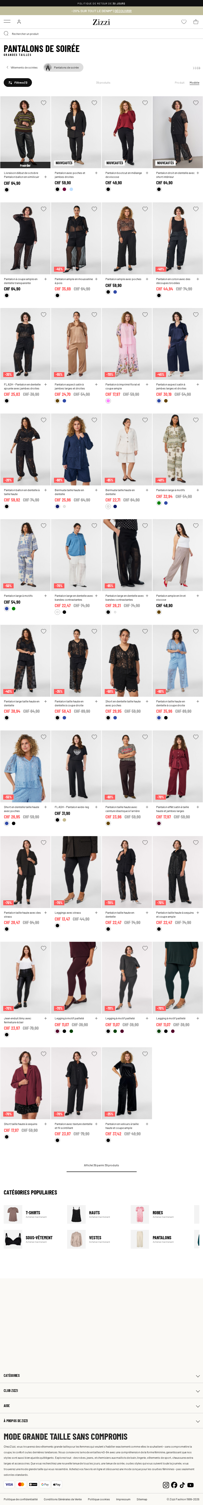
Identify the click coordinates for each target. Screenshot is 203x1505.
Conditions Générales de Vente (63, 1499)
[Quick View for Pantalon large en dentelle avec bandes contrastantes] (96, 595)
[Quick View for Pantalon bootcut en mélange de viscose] (147, 173)
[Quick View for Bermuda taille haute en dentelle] (96, 490)
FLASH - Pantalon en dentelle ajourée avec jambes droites (22, 386)
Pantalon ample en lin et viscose (171, 597)
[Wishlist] (44, 102)
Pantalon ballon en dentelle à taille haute (22, 492)
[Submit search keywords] (6, 33)
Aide (7, 1406)
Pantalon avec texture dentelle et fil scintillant (73, 1126)
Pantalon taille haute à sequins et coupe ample (175, 914)
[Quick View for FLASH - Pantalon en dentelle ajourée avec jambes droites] (45, 384)
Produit (180, 82)
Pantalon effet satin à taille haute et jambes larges (172, 809)
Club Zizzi (11, 1390)
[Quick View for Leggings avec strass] (96, 912)
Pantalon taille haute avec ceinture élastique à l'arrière (122, 809)
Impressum (123, 1499)
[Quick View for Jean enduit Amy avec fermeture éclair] (45, 1018)
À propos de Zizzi (16, 1421)
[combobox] (101, 34)
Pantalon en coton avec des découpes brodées (173, 281)
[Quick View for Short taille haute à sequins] (45, 1124)
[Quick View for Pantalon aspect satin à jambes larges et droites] (96, 384)
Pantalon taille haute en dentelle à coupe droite (69, 703)
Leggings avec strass (68, 912)
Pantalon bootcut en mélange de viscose (123, 175)
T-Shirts (32, 1214)
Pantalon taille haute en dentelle (119, 914)
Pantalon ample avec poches (123, 279)
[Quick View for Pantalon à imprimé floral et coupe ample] (147, 384)
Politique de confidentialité (21, 1499)
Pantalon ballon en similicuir (21, 177)
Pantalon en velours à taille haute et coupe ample (122, 1126)
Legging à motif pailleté (69, 1018)
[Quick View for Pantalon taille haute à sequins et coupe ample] (198, 912)
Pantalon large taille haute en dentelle (21, 703)
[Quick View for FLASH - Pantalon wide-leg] (96, 807)
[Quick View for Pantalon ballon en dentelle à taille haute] (45, 490)
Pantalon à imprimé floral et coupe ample (122, 386)
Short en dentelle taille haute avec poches (123, 703)
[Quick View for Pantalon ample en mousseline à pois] (96, 279)
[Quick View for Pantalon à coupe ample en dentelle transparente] (45, 279)
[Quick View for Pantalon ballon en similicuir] (45, 177)
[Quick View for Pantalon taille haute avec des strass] (45, 912)
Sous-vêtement (32, 1239)
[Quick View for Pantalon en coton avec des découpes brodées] (198, 279)
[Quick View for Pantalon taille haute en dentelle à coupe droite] (96, 701)
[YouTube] (190, 1484)
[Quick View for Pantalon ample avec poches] (147, 279)
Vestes (95, 1239)
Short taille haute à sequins (20, 1124)
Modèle (194, 82)
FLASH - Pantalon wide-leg (72, 807)
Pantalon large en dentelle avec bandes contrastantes (74, 597)
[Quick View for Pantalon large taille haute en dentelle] (45, 701)
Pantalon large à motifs (170, 490)
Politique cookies (99, 1499)
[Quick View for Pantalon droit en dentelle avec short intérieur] (198, 173)
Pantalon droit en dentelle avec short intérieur (175, 175)
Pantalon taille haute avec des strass (22, 914)
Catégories (12, 1375)
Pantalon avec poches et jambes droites (70, 175)
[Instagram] (166, 1484)
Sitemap (142, 1499)
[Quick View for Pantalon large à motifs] (198, 490)
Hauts (95, 1214)
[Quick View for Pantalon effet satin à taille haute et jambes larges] (198, 807)
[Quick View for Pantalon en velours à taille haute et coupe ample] (147, 1124)
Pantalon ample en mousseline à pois (74, 281)
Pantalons (159, 1239)
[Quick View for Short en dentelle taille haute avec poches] (147, 701)
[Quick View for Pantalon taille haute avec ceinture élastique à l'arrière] (147, 807)
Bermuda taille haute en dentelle (69, 492)
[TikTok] (182, 1484)
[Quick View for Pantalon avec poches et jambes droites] (96, 173)
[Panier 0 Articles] (196, 22)
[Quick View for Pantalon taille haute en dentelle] (147, 912)
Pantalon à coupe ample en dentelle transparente (20, 281)
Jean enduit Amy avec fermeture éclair (17, 1020)
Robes (159, 1214)
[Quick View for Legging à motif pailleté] (96, 1018)
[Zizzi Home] (101, 21)
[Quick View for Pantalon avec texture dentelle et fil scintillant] (96, 1124)
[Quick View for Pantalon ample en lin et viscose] (198, 595)
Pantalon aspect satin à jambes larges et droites (70, 386)
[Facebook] (174, 1484)
